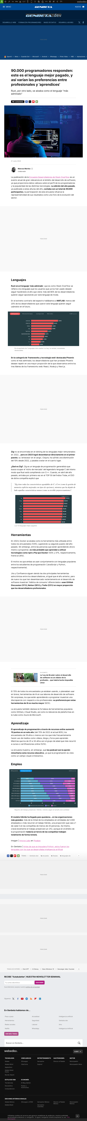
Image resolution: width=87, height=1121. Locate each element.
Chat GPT (26, 969)
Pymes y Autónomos (25, 1086)
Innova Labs (24, 841)
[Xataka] (1, 1)
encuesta (45, 856)
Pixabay (37, 841)
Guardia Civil (25, 56)
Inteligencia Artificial (66, 1028)
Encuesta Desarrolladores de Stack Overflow (49, 177)
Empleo (55, 856)
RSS (31, 998)
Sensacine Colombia (40, 1105)
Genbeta (43, 7)
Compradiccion (10, 1089)
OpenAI (9, 56)
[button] (25, 168)
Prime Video (64, 56)
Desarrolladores (66, 22)
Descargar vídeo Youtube (66, 969)
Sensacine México (43, 1102)
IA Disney (35, 969)
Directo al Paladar (59, 1061)
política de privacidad (33, 987)
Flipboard (33, 101)
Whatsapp (53, 56)
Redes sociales (10, 1024)
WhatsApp (35, 1028)
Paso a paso (9, 1016)
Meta (16, 56)
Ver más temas (11, 1034)
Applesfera (8, 1067)
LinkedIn (40, 998)
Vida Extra (24, 1064)
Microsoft (35, 56)
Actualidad (35, 1016)
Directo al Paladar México (59, 1102)
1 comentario (18, 102)
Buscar (79, 1043)
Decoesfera (9, 1086)
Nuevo (78, 7)
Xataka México (9, 1102)
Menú (8, 7)
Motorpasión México (74, 1102)
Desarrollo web (9, 22)
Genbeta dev (43, 15)
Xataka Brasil (9, 1105)
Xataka (7, 1061)
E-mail (36, 101)
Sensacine (40, 1061)
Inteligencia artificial (66, 1016)
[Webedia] (10, 1051)
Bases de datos (50, 22)
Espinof (39, 1064)
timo (60, 1024)
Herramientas (9, 1020)
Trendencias (9, 1083)
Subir (76, 1051)
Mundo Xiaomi (9, 1075)
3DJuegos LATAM (27, 1102)
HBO (72, 56)
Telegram (26, 998)
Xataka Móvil (9, 1064)
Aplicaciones (81, 56)
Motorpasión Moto (76, 1064)
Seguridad (35, 1020)
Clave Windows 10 (48, 969)
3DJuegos (24, 1061)
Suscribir (39, 982)
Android (44, 56)
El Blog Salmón (26, 1083)
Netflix (7, 1028)
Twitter (79, 22)
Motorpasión (74, 1061)
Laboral (34, 1024)
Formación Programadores (29, 22)
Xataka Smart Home (9, 1071)
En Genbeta (43, 672)
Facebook (83, 22)
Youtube (22, 998)
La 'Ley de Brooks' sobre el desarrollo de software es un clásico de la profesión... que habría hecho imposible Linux (56, 679)
